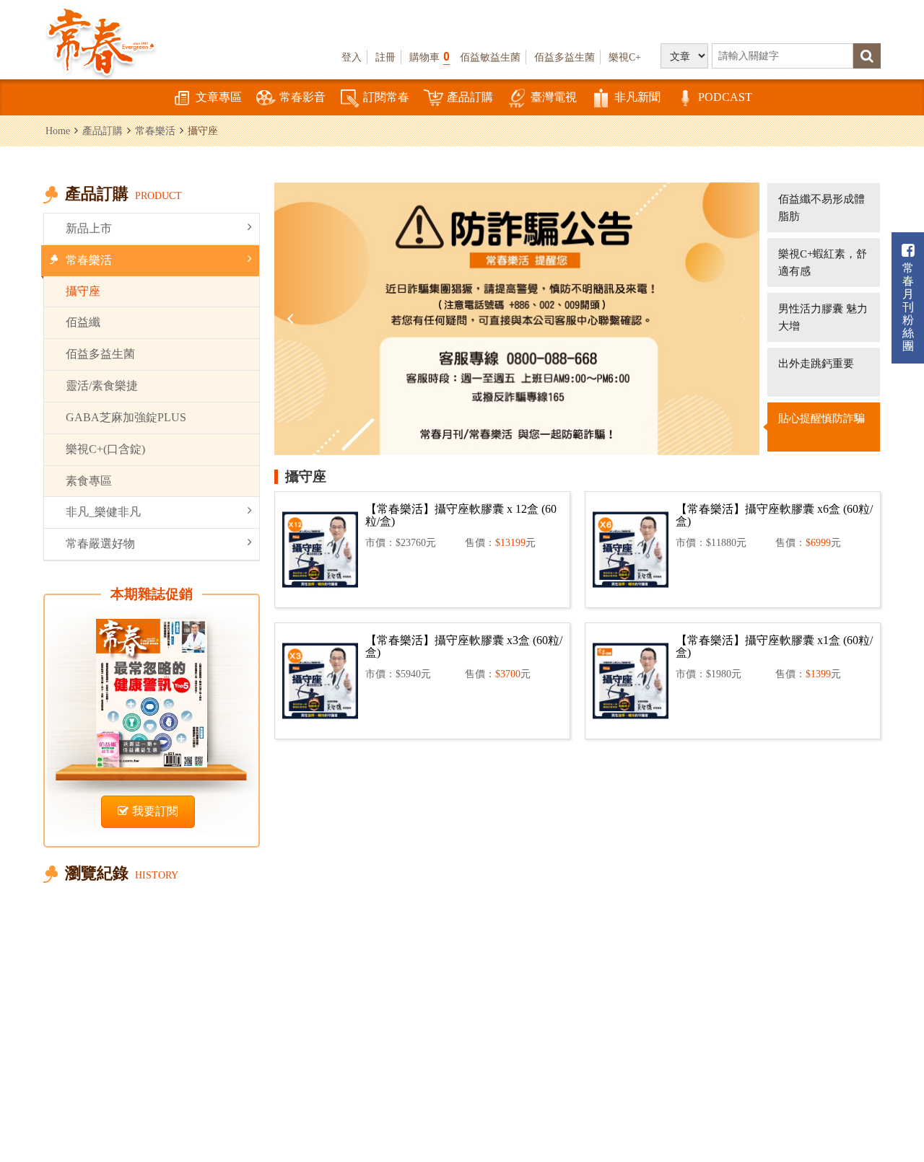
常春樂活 (155, 130)
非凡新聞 (637, 97)
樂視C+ (625, 57)
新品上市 (89, 228)
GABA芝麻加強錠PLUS (126, 417)
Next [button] (741, 318)
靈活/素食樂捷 (102, 385)
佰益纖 (83, 322)
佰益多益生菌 (564, 57)
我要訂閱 (155, 811)
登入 (351, 57)
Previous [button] (292, 318)
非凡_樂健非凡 (103, 512)
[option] (516, 318)
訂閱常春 (386, 97)
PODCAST (725, 97)
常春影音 (302, 97)
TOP (895, 1072)
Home (57, 130)
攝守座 (83, 291)
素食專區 (89, 481)
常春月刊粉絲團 (908, 307)
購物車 (429, 56)
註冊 (385, 57)
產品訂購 (470, 97)
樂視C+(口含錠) (105, 449)
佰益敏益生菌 (490, 57)
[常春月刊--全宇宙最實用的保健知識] (101, 40)
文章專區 (219, 97)
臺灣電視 (554, 97)
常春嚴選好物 (100, 543)
